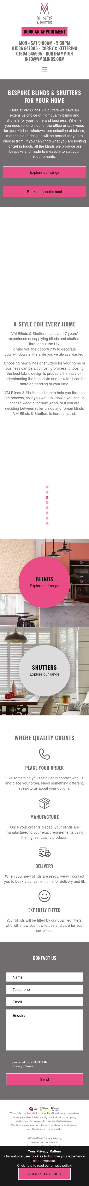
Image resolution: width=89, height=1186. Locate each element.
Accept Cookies (44, 1173)
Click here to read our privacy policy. (44, 1165)
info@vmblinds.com (44, 59)
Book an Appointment (44, 31)
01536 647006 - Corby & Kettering (44, 48)
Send (44, 1079)
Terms (29, 1066)
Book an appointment (44, 191)
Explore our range (44, 172)
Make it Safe (32, 1117)
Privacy (17, 1066)
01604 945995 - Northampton (44, 53)
